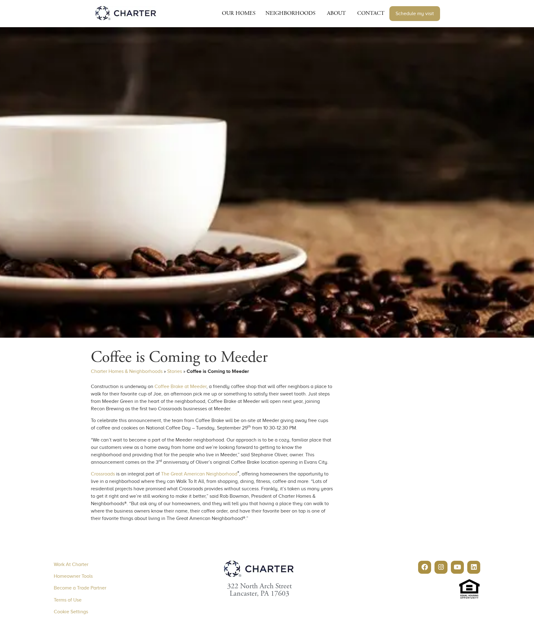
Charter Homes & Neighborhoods (127, 371)
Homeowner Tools (73, 576)
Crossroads (103, 474)
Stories (174, 371)
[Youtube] (457, 567)
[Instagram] (440, 567)
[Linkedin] (473, 567)
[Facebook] (424, 567)
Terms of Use (68, 600)
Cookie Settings (71, 612)
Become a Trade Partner (80, 588)
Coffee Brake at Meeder (180, 386)
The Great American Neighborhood (199, 474)
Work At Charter (71, 564)
